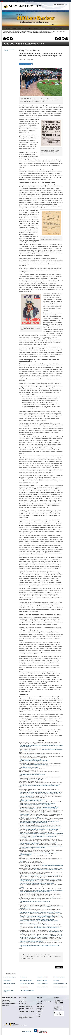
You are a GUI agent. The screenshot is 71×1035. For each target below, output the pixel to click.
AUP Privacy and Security (42, 1000)
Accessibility (39, 1008)
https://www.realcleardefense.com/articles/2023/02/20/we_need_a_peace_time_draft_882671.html (41, 792)
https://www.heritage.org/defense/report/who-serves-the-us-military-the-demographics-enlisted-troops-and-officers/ (39, 842)
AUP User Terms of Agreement (43, 1001)
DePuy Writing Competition (9, 983)
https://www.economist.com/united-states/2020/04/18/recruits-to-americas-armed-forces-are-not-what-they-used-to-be (41, 846)
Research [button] (56, 28)
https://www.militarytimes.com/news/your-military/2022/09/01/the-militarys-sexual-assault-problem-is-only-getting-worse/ (41, 915)
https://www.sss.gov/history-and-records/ (29, 767)
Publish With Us (48, 11)
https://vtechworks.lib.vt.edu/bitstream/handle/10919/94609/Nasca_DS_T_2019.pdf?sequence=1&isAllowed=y (38, 853)
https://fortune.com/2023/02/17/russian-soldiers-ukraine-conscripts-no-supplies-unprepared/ (40, 897)
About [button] (61, 28)
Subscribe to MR (7, 980)
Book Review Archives (42, 980)
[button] (30, 1)
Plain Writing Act (40, 1006)
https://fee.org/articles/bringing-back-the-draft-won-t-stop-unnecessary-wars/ (37, 883)
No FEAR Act (39, 1011)
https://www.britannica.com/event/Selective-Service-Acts (35, 764)
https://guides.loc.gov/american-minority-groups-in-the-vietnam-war (35, 817)
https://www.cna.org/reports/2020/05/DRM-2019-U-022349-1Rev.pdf (35, 901)
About (55, 11)
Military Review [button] (8, 28)
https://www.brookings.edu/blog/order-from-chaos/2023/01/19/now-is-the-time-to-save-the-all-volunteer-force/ (41, 907)
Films (19, 11)
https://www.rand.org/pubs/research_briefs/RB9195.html (32, 774)
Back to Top (59, 967)
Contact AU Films (23, 1001)
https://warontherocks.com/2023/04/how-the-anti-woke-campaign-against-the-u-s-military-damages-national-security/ (40, 940)
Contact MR (56, 980)
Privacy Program (40, 1009)
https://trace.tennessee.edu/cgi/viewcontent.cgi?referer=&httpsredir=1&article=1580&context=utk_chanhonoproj (34, 759)
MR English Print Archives (25, 980)
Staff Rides (33, 11)
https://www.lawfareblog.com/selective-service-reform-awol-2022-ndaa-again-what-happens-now (41, 866)
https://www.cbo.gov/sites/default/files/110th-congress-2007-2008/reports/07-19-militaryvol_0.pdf (41, 833)
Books (5, 11)
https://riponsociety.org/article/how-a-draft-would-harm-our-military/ (40, 886)
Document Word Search (42, 987)
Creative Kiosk (7, 987)
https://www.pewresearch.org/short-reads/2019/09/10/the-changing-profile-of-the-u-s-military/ (40, 826)
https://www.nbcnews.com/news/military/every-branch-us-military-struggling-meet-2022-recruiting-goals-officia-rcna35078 (41, 746)
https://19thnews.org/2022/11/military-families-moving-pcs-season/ (39, 928)
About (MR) (9, 977)
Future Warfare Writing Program (9, 991)
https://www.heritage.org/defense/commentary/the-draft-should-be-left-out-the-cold (41, 870)
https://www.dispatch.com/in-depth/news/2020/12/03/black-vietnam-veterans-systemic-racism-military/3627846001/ (40, 813)
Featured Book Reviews (42, 977)
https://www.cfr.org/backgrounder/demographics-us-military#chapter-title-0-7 (42, 829)
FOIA (37, 1013)
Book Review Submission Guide (60, 983)
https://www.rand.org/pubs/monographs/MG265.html (31, 779)
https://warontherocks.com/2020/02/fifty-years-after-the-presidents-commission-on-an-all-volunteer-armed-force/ (39, 946)
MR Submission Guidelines (59, 977)
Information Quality (41, 1005)
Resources (62, 11)
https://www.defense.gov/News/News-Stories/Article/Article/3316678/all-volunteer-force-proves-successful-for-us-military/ (39, 808)
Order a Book (22, 1003)
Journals (12, 11)
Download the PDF (25, 64)
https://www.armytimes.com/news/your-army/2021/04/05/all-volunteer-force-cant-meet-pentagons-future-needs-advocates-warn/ (41, 784)
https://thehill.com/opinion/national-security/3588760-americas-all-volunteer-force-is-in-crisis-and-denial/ (38, 803)
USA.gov (38, 1016)
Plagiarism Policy (24, 987)
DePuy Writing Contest (47, 28)
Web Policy (39, 1003)
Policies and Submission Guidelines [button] (32, 28)
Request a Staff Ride (24, 1005)
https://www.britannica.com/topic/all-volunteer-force (34, 755)
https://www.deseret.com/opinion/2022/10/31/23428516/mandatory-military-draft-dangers (39, 875)
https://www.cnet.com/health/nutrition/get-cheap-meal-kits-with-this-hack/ (36, 924)
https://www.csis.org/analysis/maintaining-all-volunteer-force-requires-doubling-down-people (40, 912)
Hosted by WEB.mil (26, 1031)
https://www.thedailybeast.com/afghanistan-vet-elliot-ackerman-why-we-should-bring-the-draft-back (41, 795)
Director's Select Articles (42, 983)
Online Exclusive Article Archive (10, 49)
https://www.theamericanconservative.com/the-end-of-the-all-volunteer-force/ (41, 860)
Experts (40, 11)
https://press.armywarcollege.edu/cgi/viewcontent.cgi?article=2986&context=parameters (38, 837)
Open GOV (39, 1014)
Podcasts (25, 11)
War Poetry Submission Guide (60, 987)
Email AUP (21, 1000)
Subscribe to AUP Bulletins (25, 1006)
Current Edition (23, 977)
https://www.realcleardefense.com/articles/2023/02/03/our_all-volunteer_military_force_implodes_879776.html (33, 799)
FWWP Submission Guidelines (26, 990)
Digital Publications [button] (18, 28)
